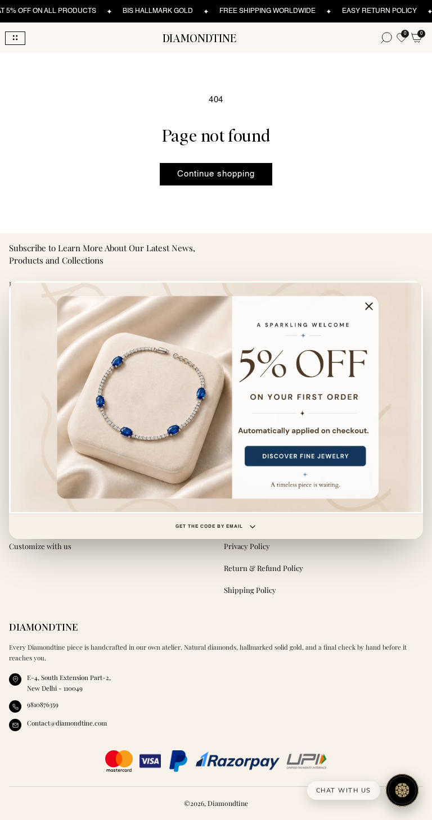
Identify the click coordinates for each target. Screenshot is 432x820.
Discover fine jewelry (216, 397)
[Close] (369, 307)
